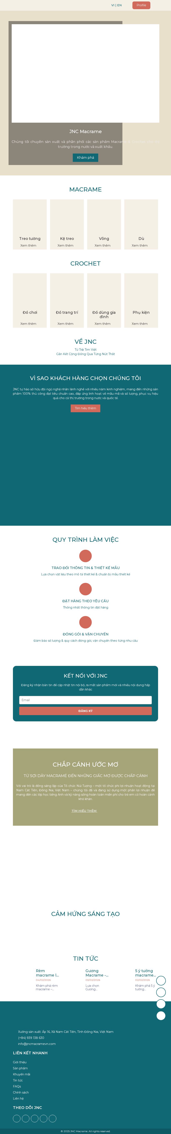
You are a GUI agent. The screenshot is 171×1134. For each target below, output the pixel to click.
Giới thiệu (19, 1062)
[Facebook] (16, 1118)
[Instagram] (25, 1118)
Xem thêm (28, 245)
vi (112, 5)
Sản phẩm (20, 1068)
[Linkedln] (52, 1118)
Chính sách (21, 1092)
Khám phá (85, 158)
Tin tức (18, 1080)
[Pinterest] (43, 1118)
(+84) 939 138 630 (31, 1038)
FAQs (17, 1086)
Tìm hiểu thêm (85, 408)
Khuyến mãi (21, 1074)
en (119, 5)
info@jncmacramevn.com (37, 1044)
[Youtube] (34, 1118)
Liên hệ (18, 1098)
